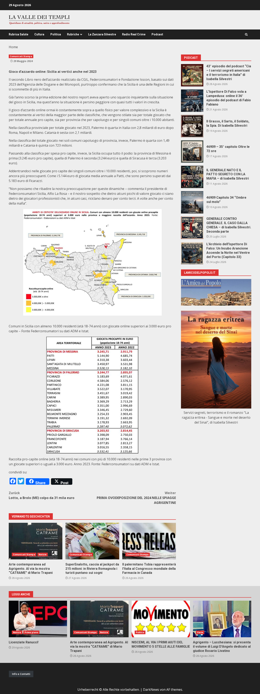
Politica (55, 34)
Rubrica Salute (18, 34)
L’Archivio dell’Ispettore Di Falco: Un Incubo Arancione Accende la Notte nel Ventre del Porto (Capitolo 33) (192, 253)
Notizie (43, 554)
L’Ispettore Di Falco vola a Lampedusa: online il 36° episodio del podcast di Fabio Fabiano (192, 100)
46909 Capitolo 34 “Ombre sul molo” (192, 202)
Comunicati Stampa (21, 56)
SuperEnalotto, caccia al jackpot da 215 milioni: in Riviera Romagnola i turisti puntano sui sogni (92, 541)
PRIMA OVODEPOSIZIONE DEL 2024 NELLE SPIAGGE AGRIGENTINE (136, 498)
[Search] (246, 34)
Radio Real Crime (133, 34)
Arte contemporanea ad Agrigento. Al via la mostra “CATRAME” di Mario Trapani (35, 541)
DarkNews (151, 689)
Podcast (157, 34)
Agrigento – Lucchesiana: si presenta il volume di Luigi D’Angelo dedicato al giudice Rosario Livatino (222, 619)
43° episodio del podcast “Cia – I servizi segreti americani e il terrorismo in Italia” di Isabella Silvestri (192, 75)
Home (13, 47)
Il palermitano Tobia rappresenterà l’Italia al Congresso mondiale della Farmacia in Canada (149, 541)
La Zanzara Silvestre (102, 34)
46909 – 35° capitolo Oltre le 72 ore (192, 151)
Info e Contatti (21, 674)
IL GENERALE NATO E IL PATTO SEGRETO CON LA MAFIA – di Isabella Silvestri (192, 177)
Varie (200, 632)
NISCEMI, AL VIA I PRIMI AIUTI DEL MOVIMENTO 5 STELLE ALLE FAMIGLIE (161, 619)
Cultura (39, 34)
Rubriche (73, 34)
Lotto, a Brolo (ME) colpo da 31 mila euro (41, 495)
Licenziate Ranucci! (38, 619)
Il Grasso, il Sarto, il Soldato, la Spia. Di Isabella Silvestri (192, 126)
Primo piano (31, 632)
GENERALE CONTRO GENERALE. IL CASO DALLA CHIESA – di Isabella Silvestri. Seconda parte (192, 228)
